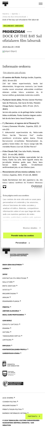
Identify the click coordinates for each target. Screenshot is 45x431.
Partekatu (32, 416)
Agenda (15, 14)
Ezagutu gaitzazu (10, 324)
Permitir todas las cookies (22, 235)
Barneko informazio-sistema (14, 413)
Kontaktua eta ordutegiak (14, 278)
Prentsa (5, 307)
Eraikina (6, 328)
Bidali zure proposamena (13, 315)
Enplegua (6, 346)
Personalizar (21, 243)
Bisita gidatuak (9, 286)
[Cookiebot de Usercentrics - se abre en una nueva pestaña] (31, 186)
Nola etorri (7, 282)
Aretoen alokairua (10, 311)
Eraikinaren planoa (10, 301)
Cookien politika (9, 402)
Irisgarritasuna (9, 293)
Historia (6, 332)
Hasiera (5, 14)
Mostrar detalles (30, 228)
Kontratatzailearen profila (14, 349)
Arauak (5, 297)
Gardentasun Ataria (11, 353)
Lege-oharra (7, 398)
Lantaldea (7, 340)
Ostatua (6, 290)
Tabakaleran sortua (11, 336)
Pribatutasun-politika (12, 409)
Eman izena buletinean (12, 265)
